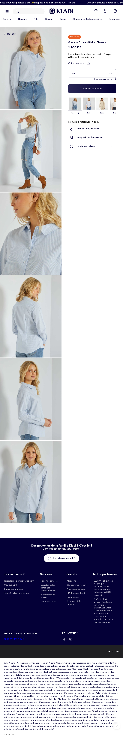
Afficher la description (81, 57)
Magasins (71, 581)
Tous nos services (49, 581)
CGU (109, 651)
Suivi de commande (13, 589)
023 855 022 (10, 585)
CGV (117, 651)
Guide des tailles (76, 63)
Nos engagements (76, 589)
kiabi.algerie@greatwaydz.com (19, 581)
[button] (29, 11)
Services (46, 574)
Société (71, 574)
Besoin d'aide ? (14, 574)
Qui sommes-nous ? (77, 585)
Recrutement (73, 597)
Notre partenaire (105, 574)
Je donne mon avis (14, 638)
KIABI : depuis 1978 (76, 593)
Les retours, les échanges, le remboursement (48, 588)
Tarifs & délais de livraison (16, 593)
